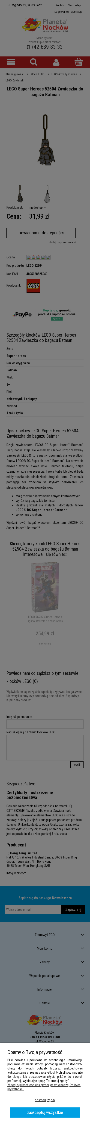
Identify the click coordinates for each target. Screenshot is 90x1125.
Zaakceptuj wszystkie (45, 1112)
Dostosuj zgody (45, 1100)
